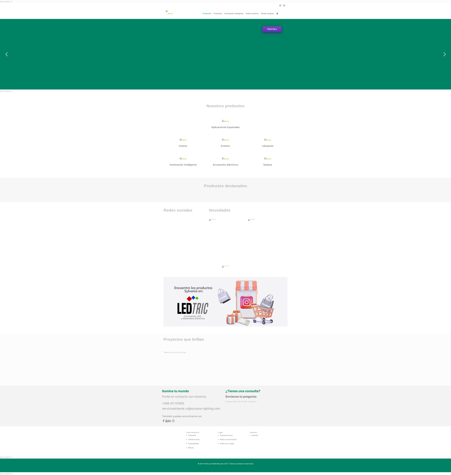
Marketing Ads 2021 (220, 464)
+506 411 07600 (173, 403)
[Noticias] (266, 220)
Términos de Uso (226, 435)
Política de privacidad (228, 439)
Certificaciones (194, 439)
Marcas (191, 448)
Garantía (255, 435)
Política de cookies (227, 444)
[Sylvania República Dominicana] (169, 13)
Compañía (192, 435)
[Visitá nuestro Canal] (227, 220)
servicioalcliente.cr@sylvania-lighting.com (191, 408)
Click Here (272, 29)
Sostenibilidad (193, 444)
